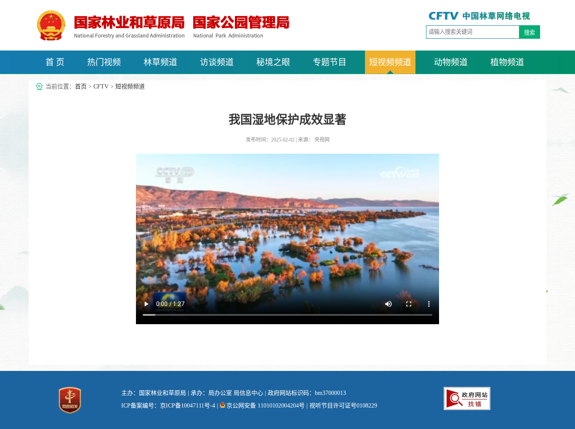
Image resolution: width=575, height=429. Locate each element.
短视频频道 (390, 62)
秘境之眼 (273, 62)
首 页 (54, 62)
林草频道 (160, 62)
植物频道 (507, 62)
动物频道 (451, 62)
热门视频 (104, 62)
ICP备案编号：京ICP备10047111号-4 (168, 405)
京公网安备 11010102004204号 (265, 405)
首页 (81, 86)
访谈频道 (217, 62)
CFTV (101, 86)
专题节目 (329, 62)
